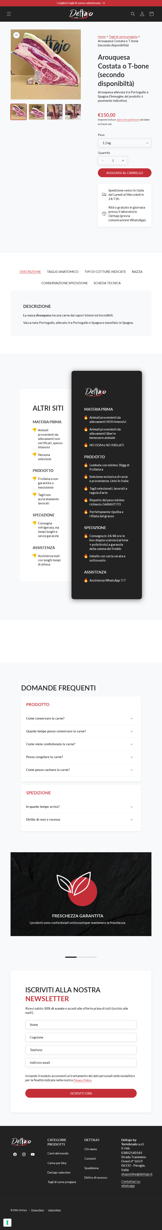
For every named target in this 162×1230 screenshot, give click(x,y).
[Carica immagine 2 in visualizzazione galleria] (37, 112)
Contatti (90, 1158)
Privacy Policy (82, 1080)
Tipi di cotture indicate (105, 271)
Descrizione (30, 271)
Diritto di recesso (95, 1177)
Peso (101, 135)
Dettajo (23, 1210)
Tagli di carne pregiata (123, 36)
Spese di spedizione (128, 119)
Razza (137, 271)
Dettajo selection (58, 1172)
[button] (9, 14)
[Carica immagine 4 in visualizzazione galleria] (73, 112)
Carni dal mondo (58, 1153)
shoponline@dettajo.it (137, 1174)
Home (102, 36)
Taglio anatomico (62, 271)
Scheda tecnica (107, 283)
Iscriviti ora (81, 1093)
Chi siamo (90, 1149)
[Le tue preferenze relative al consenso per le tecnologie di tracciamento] (7, 1223)
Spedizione (91, 1168)
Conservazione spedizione (64, 283)
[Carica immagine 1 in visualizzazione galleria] (19, 112)
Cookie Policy (54, 1210)
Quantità (104, 152)
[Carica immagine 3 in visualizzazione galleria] (55, 112)
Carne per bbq (56, 1163)
